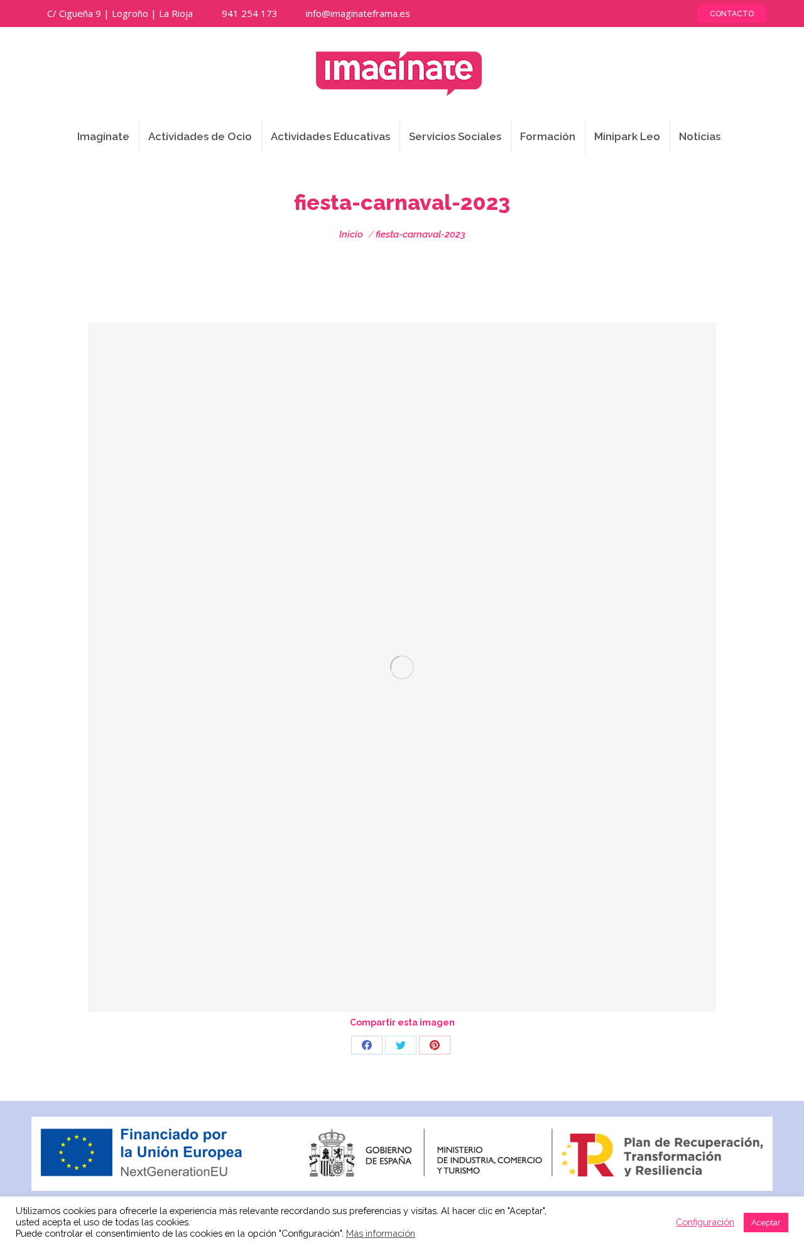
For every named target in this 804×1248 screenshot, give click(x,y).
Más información (380, 1233)
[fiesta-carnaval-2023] (402, 667)
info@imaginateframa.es (358, 13)
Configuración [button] (705, 1222)
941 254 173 (250, 13)
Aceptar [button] (766, 1222)
